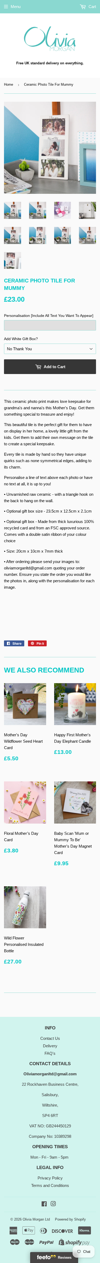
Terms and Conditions (50, 1185)
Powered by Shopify (70, 1219)
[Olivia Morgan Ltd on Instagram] (53, 1204)
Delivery (50, 1046)
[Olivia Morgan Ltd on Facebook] (44, 1204)
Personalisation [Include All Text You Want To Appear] (48, 315)
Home (8, 84)
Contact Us (50, 1038)
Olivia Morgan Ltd (36, 1219)
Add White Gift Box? (21, 339)
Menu (16, 6)
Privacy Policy (50, 1178)
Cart (91, 6)
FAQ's (50, 1053)
